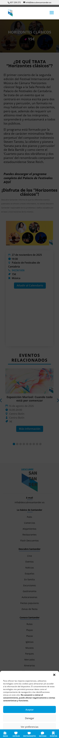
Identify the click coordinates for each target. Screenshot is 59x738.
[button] (54, 674)
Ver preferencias (29, 726)
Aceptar (29, 709)
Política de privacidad (33, 733)
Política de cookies (14, 733)
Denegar (29, 718)
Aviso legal (48, 733)
